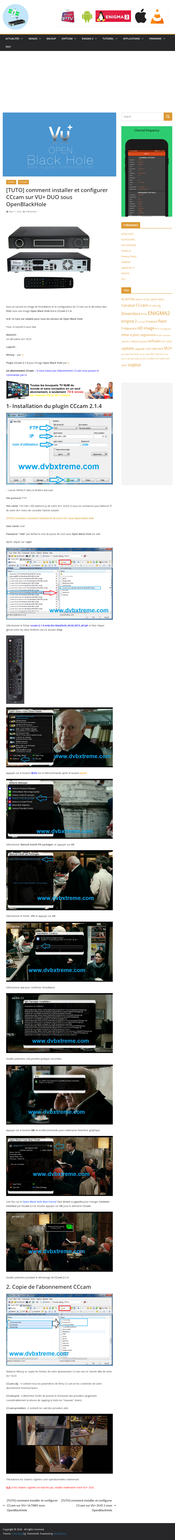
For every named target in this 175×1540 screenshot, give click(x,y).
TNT (163, 341)
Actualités (12, 38)
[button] (21, 38)
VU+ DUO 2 (135, 354)
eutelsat (141, 321)
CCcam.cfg (154, 305)
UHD (169, 341)
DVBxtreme (31, 211)
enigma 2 (129, 321)
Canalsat (128, 305)
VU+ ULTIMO (149, 358)
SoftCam (67, 38)
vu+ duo (125, 354)
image (149, 328)
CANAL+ (161, 299)
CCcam (142, 305)
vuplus (134, 364)
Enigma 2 (87, 38)
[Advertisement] (87, 77)
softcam (154, 341)
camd (153, 299)
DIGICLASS (127, 233)
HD (140, 328)
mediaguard (165, 328)
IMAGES (33, 38)
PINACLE (126, 250)
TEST (8, 46)
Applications (131, 38)
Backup (51, 38)
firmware (151, 321)
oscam (143, 341)
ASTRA (130, 299)
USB (148, 348)
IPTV (157, 328)
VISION (125, 273)
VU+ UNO (160, 358)
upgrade (139, 348)
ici (23, 354)
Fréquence (129, 328)
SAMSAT (126, 262)
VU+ (123, 279)
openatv (166, 335)
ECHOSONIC (128, 239)
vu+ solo (146, 354)
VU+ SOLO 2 (157, 354)
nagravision (148, 335)
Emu (144, 314)
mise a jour (130, 334)
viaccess (157, 348)
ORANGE (134, 341)
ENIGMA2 (159, 313)
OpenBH (11, 182)
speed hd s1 (128, 267)
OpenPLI (125, 341)
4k (122, 299)
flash (162, 321)
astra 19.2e (142, 299)
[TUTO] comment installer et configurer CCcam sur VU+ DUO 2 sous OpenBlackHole (86, 1505)
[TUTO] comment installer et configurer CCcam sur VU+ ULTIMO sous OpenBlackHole (32, 1505)
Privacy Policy (128, 256)
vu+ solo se (136, 358)
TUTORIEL (108, 38)
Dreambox (130, 313)
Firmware (155, 38)
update (127, 348)
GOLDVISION (128, 245)
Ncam (159, 335)
